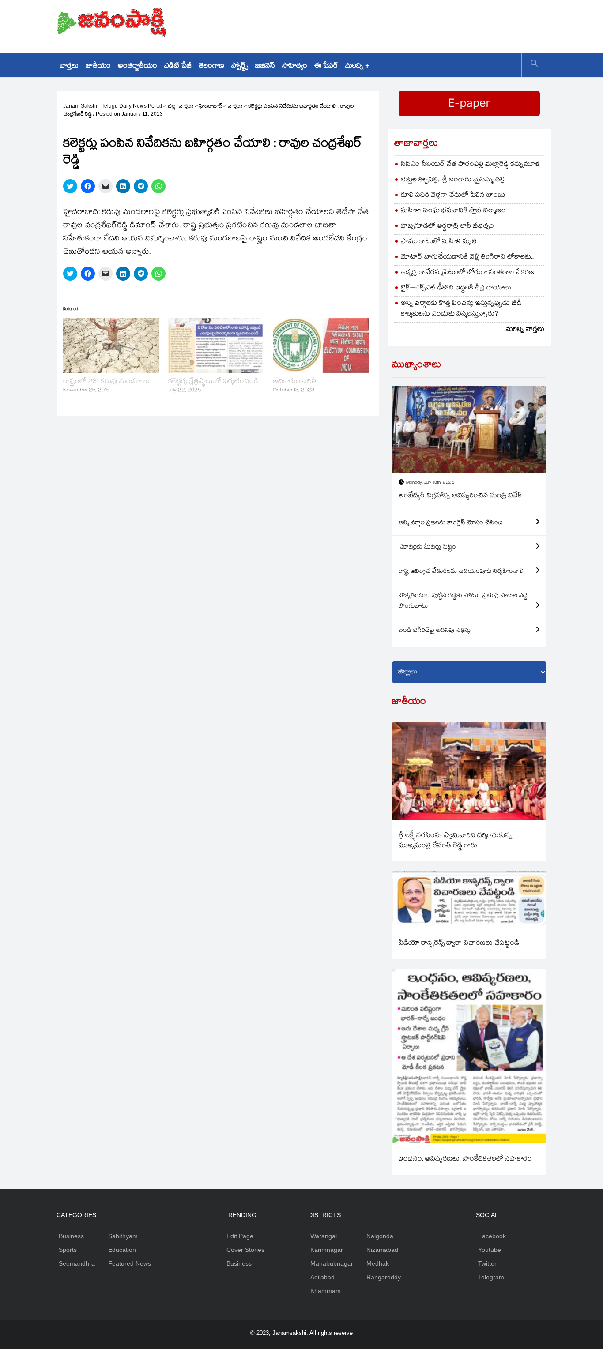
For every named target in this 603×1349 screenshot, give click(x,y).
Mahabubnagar (331, 1263)
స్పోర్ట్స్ (239, 66)
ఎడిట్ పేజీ (178, 66)
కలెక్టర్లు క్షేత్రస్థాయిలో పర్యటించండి (213, 382)
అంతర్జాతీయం (137, 66)
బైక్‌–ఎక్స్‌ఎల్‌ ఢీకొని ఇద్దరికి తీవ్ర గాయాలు (456, 288)
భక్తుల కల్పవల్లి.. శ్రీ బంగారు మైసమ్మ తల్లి (453, 180)
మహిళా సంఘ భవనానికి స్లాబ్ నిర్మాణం (453, 211)
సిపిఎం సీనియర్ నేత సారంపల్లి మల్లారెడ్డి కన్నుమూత (470, 165)
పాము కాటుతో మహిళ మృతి (439, 242)
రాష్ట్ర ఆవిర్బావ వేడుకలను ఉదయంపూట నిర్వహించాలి (461, 572)
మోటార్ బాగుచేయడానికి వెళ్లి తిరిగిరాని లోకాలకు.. (467, 257)
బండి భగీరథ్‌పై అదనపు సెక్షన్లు (435, 631)
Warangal (323, 1236)
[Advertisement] (385, 24)
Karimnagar (326, 1249)
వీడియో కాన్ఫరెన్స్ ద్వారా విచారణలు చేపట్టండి (459, 944)
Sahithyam (123, 1236)
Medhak (377, 1263)
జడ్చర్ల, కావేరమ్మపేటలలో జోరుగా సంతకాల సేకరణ (468, 273)
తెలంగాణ (211, 66)
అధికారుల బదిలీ (294, 382)
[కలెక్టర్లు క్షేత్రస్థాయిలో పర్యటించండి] (216, 345)
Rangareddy (383, 1277)
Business (71, 1236)
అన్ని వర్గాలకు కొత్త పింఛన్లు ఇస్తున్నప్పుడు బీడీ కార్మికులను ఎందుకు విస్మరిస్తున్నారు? (461, 309)
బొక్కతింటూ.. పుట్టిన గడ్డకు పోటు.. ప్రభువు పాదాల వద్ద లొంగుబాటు (463, 601)
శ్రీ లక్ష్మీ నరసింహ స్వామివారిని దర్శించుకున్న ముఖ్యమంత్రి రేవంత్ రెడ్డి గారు (455, 841)
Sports (68, 1249)
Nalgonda (379, 1236)
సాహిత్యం (294, 66)
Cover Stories (245, 1249)
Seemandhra (77, 1263)
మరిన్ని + (357, 66)
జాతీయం (98, 66)
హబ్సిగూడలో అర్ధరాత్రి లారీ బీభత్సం (447, 227)
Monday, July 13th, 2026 (430, 483)
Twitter (487, 1263)
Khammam (325, 1290)
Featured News (129, 1263)
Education (122, 1249)
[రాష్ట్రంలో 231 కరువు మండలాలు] (111, 345)
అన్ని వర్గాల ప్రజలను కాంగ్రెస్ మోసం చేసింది (451, 523)
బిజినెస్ (265, 66)
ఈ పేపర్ (326, 66)
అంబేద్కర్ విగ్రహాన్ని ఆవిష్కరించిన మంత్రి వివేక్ (460, 496)
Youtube (489, 1249)
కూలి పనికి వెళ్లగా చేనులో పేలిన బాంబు (453, 196)
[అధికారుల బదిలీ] (321, 345)
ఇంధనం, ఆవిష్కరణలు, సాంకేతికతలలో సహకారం (465, 1159)
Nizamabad (382, 1249)
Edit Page (239, 1236)
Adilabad (322, 1277)
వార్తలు (69, 66)
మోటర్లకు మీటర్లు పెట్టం (427, 547)
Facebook (492, 1236)
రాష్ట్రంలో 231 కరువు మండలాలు (106, 382)
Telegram (491, 1277)
